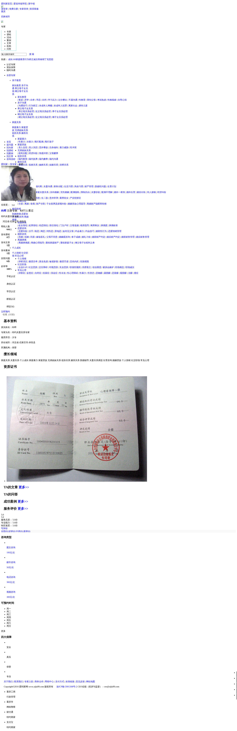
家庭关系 (16, 122)
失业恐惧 (63, 267)
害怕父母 (91, 100)
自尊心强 (122, 100)
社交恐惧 (33, 267)
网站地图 (90, 681)
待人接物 (151, 192)
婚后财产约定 (113, 237)
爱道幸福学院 (20, 3)
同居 (32, 237)
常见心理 (19, 256)
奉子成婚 (75, 237)
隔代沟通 (53, 159)
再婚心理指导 (37, 243)
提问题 (10, 145)
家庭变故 (22, 144)
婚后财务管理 (142, 237)
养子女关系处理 (60, 111)
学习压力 (52, 100)
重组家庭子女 (67, 243)
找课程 (10, 150)
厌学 (26, 100)
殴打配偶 (39, 142)
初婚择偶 (16, 214)
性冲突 (73, 147)
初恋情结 (43, 225)
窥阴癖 (123, 273)
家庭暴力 (16, 127)
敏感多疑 (53, 261)
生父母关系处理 (43, 111)
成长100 (12, 59)
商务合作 (39, 681)
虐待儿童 (83, 105)
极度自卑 (33, 261)
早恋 (38, 100)
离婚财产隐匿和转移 (97, 204)
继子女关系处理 (60, 117)
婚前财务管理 (128, 237)
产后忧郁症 (75, 198)
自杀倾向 (53, 147)
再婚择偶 (22, 240)
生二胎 (44, 198)
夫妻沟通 (47, 186)
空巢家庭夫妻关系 (40, 192)
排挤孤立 (86, 267)
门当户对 (64, 225)
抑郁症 (22, 273)
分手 (31, 231)
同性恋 (49, 231)
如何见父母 (68, 231)
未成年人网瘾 (45, 105)
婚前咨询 (19, 217)
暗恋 (37, 231)
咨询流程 (11, 159)
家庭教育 (20, 59)
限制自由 (85, 192)
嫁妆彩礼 (40, 237)
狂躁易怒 (84, 261)
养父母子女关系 (25, 108)
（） (8, 314)
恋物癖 (99, 273)
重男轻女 (64, 198)
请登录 (4, 9)
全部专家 (12, 75)
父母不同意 (51, 237)
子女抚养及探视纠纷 (56, 204)
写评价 (4, 528)
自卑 (32, 100)
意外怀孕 (53, 198)
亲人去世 (23, 147)
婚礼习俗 (86, 237)
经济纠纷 (33, 153)
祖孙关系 (16, 133)
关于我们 (8, 681)
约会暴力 (79, 231)
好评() (12, 531)
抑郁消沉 (23, 261)
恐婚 (21, 237)
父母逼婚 (74, 225)
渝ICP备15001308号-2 (67, 686)
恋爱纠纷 (23, 231)
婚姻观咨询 (64, 237)
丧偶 (32, 204)
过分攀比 (62, 100)
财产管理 (89, 186)
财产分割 (40, 204)
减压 (35, 59)
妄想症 (30, 273)
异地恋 (58, 231)
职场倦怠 (119, 267)
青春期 (41, 59)
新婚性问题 (100, 186)
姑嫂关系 (53, 165)
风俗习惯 (78, 186)
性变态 (91, 273)
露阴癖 (107, 273)
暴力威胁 (64, 147)
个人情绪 (16, 253)
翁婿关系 (33, 165)
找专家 (10, 147)
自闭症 (38, 273)
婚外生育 (130, 192)
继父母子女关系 (25, 114)
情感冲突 (43, 153)
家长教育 (16, 85)
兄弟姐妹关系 (21, 130)
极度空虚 (64, 261)
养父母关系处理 (26, 111)
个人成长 (16, 248)
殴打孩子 (49, 142)
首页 (9, 142)
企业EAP (23, 267)
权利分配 (23, 153)
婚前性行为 (101, 231)
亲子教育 (16, 80)
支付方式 (59, 681)
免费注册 (13, 9)
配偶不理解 (106, 192)
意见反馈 (80, 681)
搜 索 (30, 54)
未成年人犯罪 (60, 105)
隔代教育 (23, 159)
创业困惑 (96, 267)
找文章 (10, 156)
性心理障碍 (72, 273)
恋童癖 (115, 273)
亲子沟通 (22, 103)
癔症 (136, 273)
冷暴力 (30, 142)
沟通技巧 (23, 105)
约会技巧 (89, 231)
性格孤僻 (112, 100)
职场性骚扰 (75, 267)
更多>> (24, 487)
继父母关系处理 (26, 117)
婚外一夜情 (119, 192)
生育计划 (111, 186)
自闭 (44, 100)
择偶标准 (113, 225)
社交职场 (22, 264)
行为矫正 (29, 59)
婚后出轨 (141, 192)
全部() (5, 531)
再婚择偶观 (24, 243)
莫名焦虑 (43, 261)
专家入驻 (28, 681)
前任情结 (53, 225)
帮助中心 (49, 681)
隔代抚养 (33, 159)
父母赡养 (53, 153)
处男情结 (33, 225)
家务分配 (58, 186)
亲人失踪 (33, 147)
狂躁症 (46, 273)
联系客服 (34, 9)
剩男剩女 (95, 225)
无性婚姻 (64, 192)
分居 (21, 204)
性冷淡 (62, 273)
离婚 (26, 204)
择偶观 (104, 225)
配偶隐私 (75, 192)
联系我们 (18, 681)
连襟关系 (64, 165)
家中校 (31, 3)
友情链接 (70, 681)
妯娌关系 (43, 165)
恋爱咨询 (22, 228)
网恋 (43, 231)
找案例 (10, 153)
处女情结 (23, 225)
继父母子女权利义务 (85, 243)
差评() (26, 531)
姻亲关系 (22, 162)
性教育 (82, 100)
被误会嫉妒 (108, 267)
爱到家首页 (6, 3)
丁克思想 (48, 59)
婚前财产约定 (98, 237)
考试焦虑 (101, 100)
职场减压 (129, 267)
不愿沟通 (73, 100)
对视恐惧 (53, 267)
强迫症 (54, 273)
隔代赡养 (43, 159)
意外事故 (43, 147)
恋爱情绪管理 (114, 231)
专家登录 (23, 9)
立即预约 (5, 311)
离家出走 (72, 105)
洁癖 (130, 273)
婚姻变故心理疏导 (76, 204)
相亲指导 (84, 225)
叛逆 (21, 100)
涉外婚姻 (54, 192)
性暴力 (22, 142)
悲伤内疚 (74, 261)
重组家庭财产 (52, 243)
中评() (19, 531)
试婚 (26, 237)
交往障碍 (43, 267)
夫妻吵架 (95, 192)
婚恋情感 (16, 209)
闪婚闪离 (37, 186)
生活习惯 (68, 186)
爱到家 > (5, 164)
